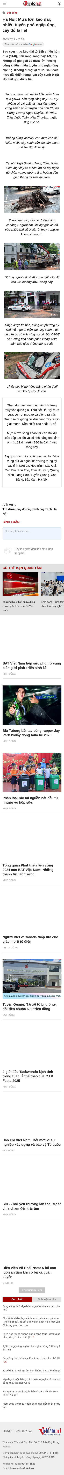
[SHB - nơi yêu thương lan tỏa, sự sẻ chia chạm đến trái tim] (32, 1178)
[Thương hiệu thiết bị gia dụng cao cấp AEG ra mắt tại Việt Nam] (20, 584)
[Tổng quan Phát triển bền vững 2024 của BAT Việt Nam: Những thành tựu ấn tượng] (32, 840)
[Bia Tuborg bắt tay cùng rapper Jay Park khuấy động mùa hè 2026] (32, 705)
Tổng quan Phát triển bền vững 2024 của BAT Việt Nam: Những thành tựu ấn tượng (28, 869)
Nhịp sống (9, 673)
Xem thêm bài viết (32, 1290)
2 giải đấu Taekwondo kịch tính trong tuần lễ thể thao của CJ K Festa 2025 (28, 1076)
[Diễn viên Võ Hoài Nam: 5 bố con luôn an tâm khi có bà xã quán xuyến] (32, 1242)
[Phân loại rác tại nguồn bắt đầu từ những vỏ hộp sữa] (32, 772)
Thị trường (10, 947)
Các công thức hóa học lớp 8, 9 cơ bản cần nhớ (29, 1358)
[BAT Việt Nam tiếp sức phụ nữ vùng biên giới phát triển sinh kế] (32, 638)
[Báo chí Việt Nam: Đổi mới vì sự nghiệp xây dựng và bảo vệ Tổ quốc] (32, 1114)
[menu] (4, 4)
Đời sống (12, 12)
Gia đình (8, 1282)
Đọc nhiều (17, 1299)
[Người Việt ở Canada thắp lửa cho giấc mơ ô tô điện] (32, 911)
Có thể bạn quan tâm (22, 568)
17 (32, 1337)
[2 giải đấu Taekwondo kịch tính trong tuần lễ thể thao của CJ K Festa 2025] (32, 1046)
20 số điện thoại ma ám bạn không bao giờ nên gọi (32, 1370)
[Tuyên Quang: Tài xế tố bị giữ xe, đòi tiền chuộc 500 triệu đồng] (32, 979)
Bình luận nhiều (47, 1299)
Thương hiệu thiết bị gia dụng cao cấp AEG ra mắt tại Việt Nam (19, 606)
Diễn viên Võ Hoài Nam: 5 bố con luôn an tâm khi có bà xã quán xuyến (29, 1272)
